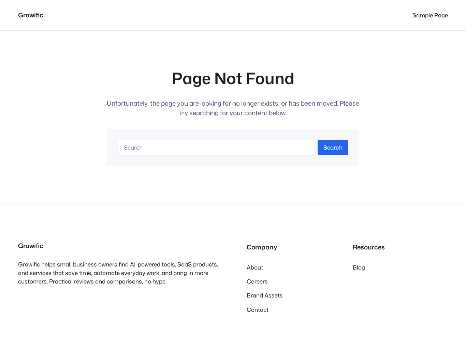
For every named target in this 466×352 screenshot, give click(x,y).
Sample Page (430, 15)
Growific (30, 15)
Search (333, 147)
